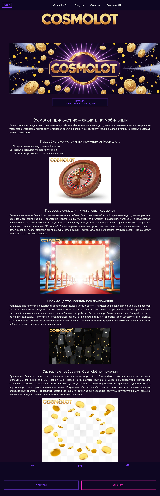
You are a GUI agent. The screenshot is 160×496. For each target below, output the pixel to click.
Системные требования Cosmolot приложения (38, 153)
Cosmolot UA (113, 5)
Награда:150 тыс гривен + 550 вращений (80, 102)
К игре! (6, 5)
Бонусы (79, 5)
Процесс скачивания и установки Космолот (37, 146)
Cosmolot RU (60, 5)
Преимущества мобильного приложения (35, 149)
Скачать (95, 5)
